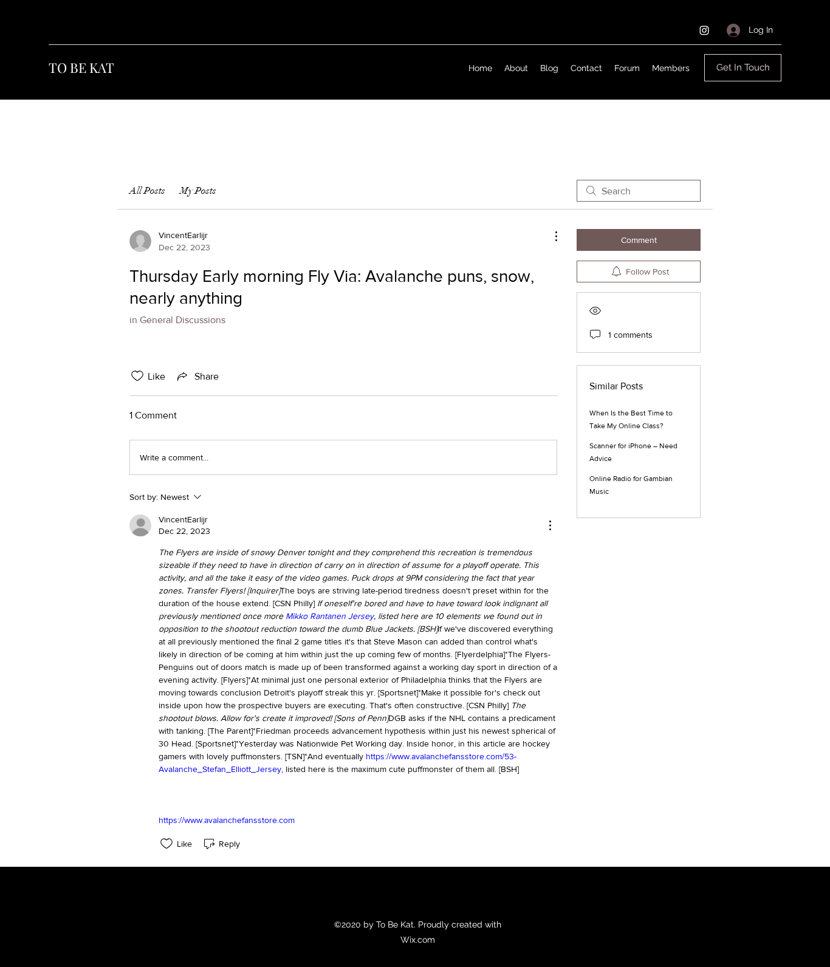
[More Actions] (550, 236)
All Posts (147, 191)
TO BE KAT (81, 67)
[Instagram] (704, 30)
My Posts (198, 191)
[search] (639, 191)
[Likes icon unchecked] (137, 376)
